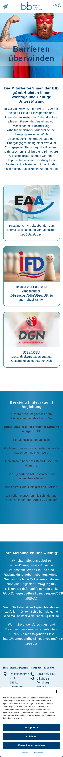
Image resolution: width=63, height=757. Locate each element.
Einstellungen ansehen (31, 745)
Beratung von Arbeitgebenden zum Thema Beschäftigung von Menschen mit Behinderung (31, 230)
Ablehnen (31, 736)
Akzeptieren (31, 727)
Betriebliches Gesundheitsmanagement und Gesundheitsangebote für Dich (31, 356)
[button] (58, 691)
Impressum (38, 753)
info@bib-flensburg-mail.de (43, 683)
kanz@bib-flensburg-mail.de (40, 616)
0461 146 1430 (46, 674)
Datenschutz (25, 753)
